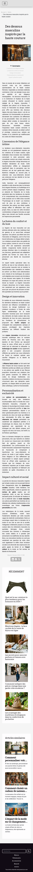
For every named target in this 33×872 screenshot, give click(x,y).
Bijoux (16, 855)
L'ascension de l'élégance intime (15, 68)
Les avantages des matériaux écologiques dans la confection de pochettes (15, 716)
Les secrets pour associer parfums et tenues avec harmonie (16, 657)
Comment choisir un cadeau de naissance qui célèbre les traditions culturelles (16, 792)
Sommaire (16, 66)
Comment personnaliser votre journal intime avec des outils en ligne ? (15, 761)
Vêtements (16, 858)
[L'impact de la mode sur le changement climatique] (16, 809)
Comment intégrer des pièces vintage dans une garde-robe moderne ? (15, 686)
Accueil (3, 12)
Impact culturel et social (15, 77)
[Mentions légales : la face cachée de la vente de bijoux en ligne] (16, 615)
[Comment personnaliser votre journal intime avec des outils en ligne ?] (16, 748)
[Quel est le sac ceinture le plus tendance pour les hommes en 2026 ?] (16, 586)
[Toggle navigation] (4, 3)
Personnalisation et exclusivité (15, 75)
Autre (9, 12)
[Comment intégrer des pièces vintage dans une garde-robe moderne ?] (16, 672)
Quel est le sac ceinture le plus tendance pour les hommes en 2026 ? (16, 599)
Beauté (16, 864)
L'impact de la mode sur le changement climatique (16, 822)
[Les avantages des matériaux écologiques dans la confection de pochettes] (16, 701)
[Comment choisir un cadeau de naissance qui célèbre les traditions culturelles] (16, 779)
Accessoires (16, 861)
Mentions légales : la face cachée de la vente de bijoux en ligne (16, 628)
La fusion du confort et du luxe (15, 70)
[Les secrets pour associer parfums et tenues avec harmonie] (16, 643)
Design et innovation (15, 73)
